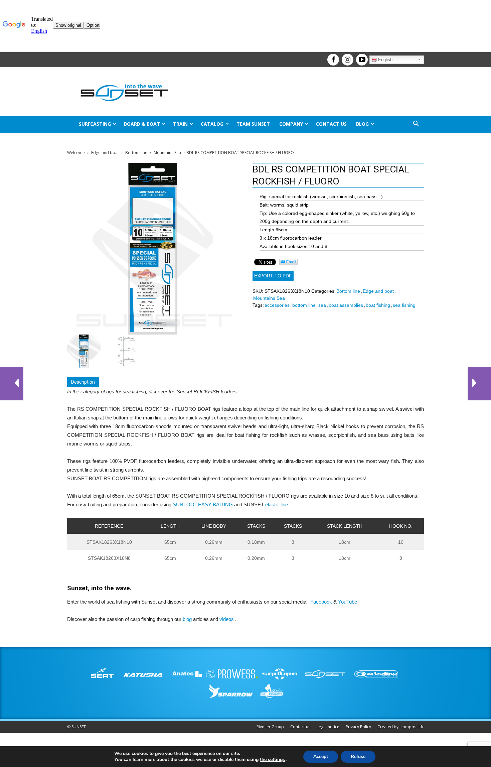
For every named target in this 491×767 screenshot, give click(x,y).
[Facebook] (332, 56)
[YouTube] (361, 56)
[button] (416, 124)
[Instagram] (347, 56)
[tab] (83, 382)
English (384, 59)
